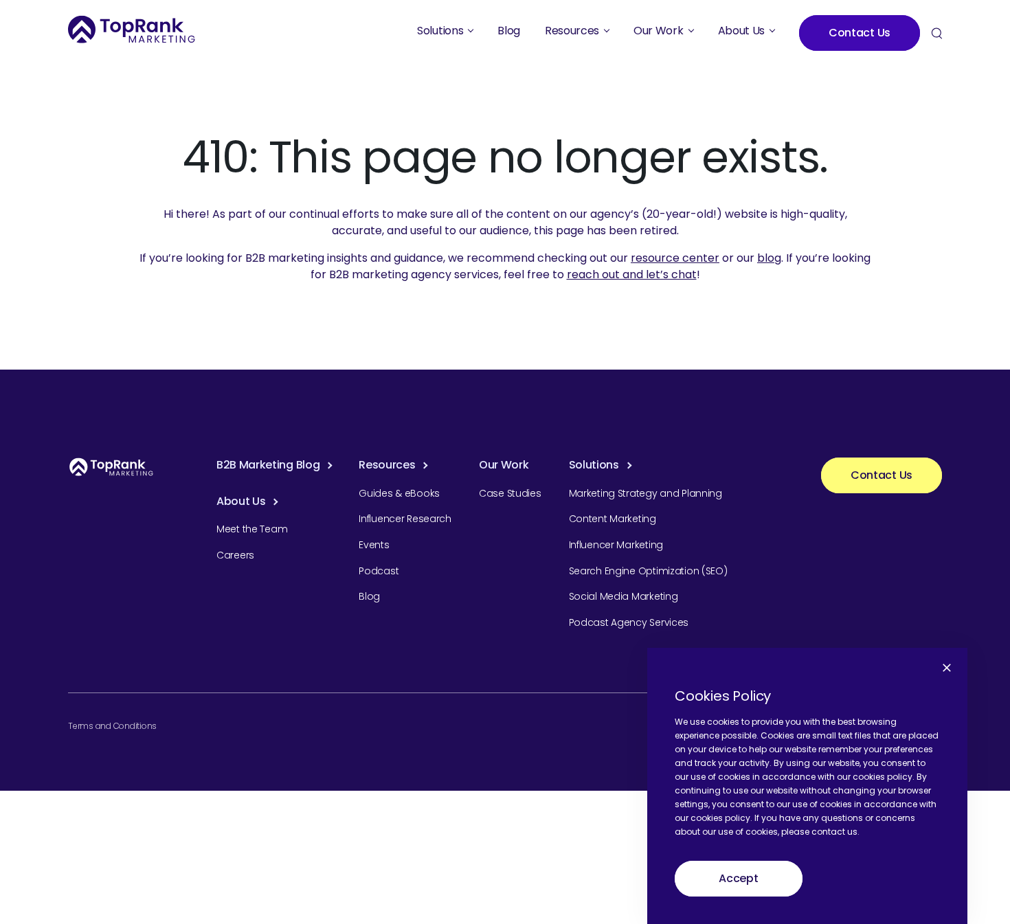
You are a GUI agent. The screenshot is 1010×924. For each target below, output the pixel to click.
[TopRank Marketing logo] (111, 467)
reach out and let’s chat (632, 274)
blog (769, 258)
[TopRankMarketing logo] (131, 29)
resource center (675, 258)
